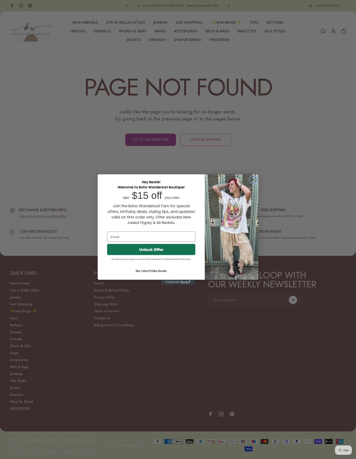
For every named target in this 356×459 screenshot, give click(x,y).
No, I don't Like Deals (151, 270)
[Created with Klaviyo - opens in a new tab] (178, 282)
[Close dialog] (253, 179)
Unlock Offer (151, 249)
